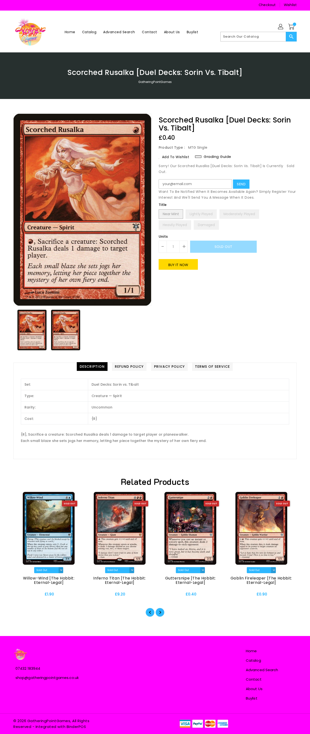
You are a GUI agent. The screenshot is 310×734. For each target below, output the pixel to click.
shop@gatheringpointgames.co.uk (47, 677)
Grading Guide (217, 156)
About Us (254, 688)
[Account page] (281, 27)
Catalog (253, 660)
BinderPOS (76, 726)
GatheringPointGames (155, 82)
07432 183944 (28, 668)
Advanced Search (262, 669)
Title (163, 204)
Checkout (267, 4)
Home (251, 650)
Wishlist (290, 4)
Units (163, 236)
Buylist (251, 698)
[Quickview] (21, 596)
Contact (254, 679)
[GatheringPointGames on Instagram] (26, 4)
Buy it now (178, 264)
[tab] (92, 366)
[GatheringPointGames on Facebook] (17, 4)
